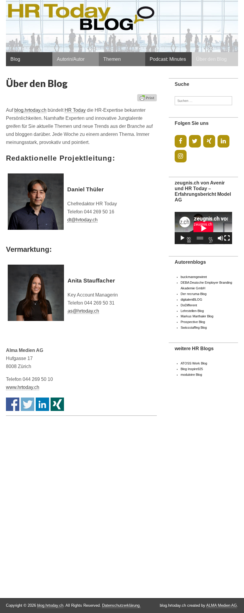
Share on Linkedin (42, 404)
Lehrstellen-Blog (192, 311)
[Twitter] (195, 141)
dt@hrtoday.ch (82, 219)
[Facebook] (181, 141)
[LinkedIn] (223, 141)
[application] (203, 228)
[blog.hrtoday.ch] (122, 26)
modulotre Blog (191, 374)
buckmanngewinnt (194, 277)
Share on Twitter (27, 404)
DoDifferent (189, 305)
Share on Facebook (12, 404)
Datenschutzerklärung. (121, 605)
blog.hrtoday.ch (30, 110)
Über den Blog (211, 59)
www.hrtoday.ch (22, 387)
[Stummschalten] (220, 238)
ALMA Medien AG (221, 605)
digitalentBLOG (191, 299)
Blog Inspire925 (192, 369)
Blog (15, 59)
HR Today (75, 110)
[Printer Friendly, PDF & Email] (147, 97)
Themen (112, 59)
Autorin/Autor (71, 59)
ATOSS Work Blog (194, 363)
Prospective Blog (193, 322)
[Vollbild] (227, 238)
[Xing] (209, 141)
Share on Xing (57, 404)
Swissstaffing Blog (194, 327)
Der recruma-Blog (194, 294)
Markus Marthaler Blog (197, 316)
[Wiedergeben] (182, 238)
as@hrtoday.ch (83, 311)
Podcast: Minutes (168, 59)
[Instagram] (181, 156)
